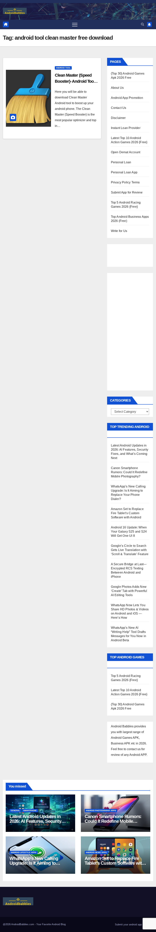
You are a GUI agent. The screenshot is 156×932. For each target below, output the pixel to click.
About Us (117, 87)
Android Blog (59, 924)
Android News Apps (96, 852)
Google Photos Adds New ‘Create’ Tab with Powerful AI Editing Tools (129, 591)
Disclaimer (118, 117)
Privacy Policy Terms (125, 182)
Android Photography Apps (101, 810)
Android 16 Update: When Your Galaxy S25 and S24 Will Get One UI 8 (129, 531)
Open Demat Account (125, 152)
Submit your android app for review (133, 924)
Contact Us (118, 107)
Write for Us (119, 231)
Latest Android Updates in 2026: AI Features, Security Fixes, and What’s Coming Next (40, 821)
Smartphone (30, 810)
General (15, 810)
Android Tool (63, 68)
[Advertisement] (130, 254)
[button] (142, 24)
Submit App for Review (126, 192)
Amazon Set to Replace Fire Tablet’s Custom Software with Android (127, 513)
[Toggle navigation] (75, 24)
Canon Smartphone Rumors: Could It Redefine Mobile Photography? (129, 472)
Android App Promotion (127, 97)
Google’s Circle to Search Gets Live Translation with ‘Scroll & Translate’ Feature (130, 550)
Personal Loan (121, 162)
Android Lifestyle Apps (23, 852)
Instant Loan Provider (125, 128)
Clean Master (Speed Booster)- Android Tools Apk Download (76, 81)
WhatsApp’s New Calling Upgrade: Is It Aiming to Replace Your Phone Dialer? (37, 863)
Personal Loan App (124, 172)
